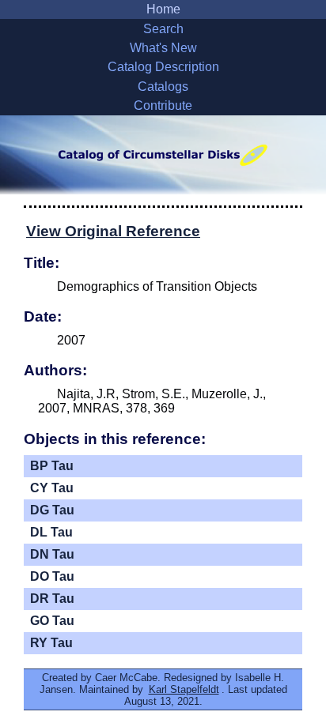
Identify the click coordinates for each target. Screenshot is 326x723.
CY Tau (52, 488)
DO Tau (52, 576)
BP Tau (52, 466)
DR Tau (52, 598)
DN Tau (52, 554)
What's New (163, 48)
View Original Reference (113, 231)
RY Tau (51, 643)
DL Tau (51, 532)
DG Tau (52, 510)
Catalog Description (163, 66)
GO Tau (52, 620)
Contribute (163, 105)
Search (163, 29)
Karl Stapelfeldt (184, 689)
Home (163, 9)
